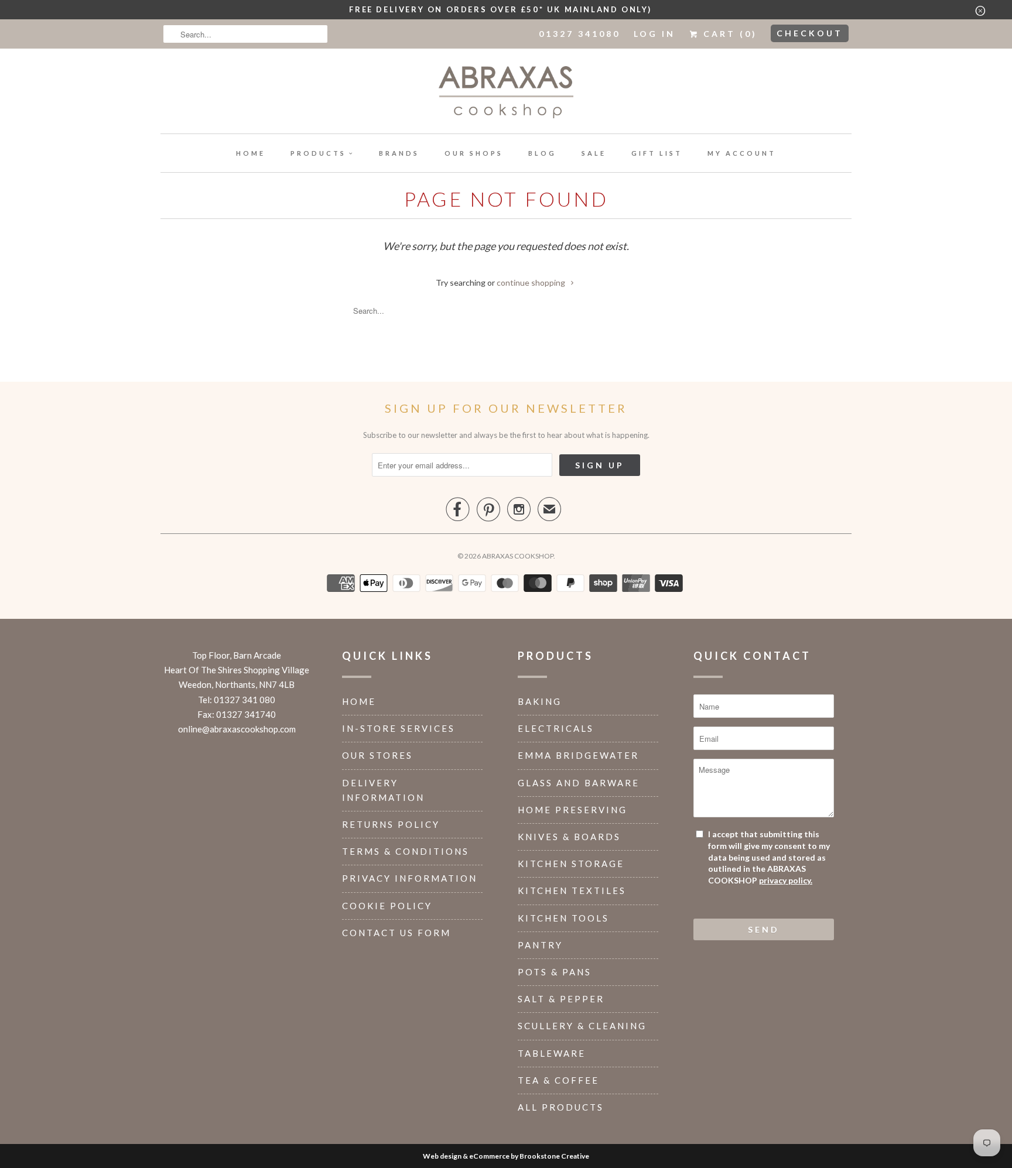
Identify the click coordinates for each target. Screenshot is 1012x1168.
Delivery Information (383, 790)
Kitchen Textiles (572, 890)
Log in (654, 34)
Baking (540, 701)
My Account (741, 153)
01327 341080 (579, 34)
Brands (399, 153)
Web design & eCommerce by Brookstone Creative (506, 1156)
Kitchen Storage (571, 863)
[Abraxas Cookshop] (506, 94)
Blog (542, 153)
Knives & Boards (569, 836)
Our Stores (377, 755)
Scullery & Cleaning (582, 1025)
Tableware (552, 1053)
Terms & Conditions (405, 851)
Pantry (540, 945)
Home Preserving (572, 809)
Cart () (728, 34)
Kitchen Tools (563, 918)
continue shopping (532, 282)
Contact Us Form (396, 932)
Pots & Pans (555, 972)
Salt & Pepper (561, 999)
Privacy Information (409, 878)
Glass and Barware (579, 782)
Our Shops (474, 153)
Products (318, 153)
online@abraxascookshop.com (237, 729)
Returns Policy (391, 824)
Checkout (810, 33)
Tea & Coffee (558, 1080)
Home (250, 153)
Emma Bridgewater (578, 755)
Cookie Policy (387, 905)
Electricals (556, 728)
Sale (594, 153)
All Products (561, 1107)
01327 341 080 (244, 699)
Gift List (656, 153)
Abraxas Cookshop (517, 556)
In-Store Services (398, 728)
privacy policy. (785, 880)
